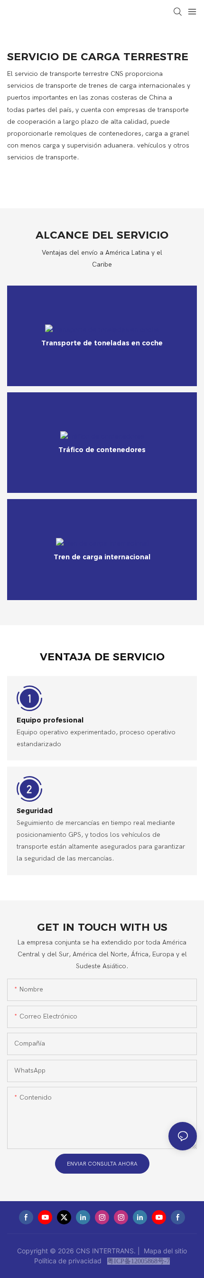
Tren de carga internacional (102, 557)
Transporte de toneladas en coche (102, 343)
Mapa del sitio (164, 1251)
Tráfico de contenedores (102, 449)
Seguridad (35, 810)
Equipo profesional (50, 720)
